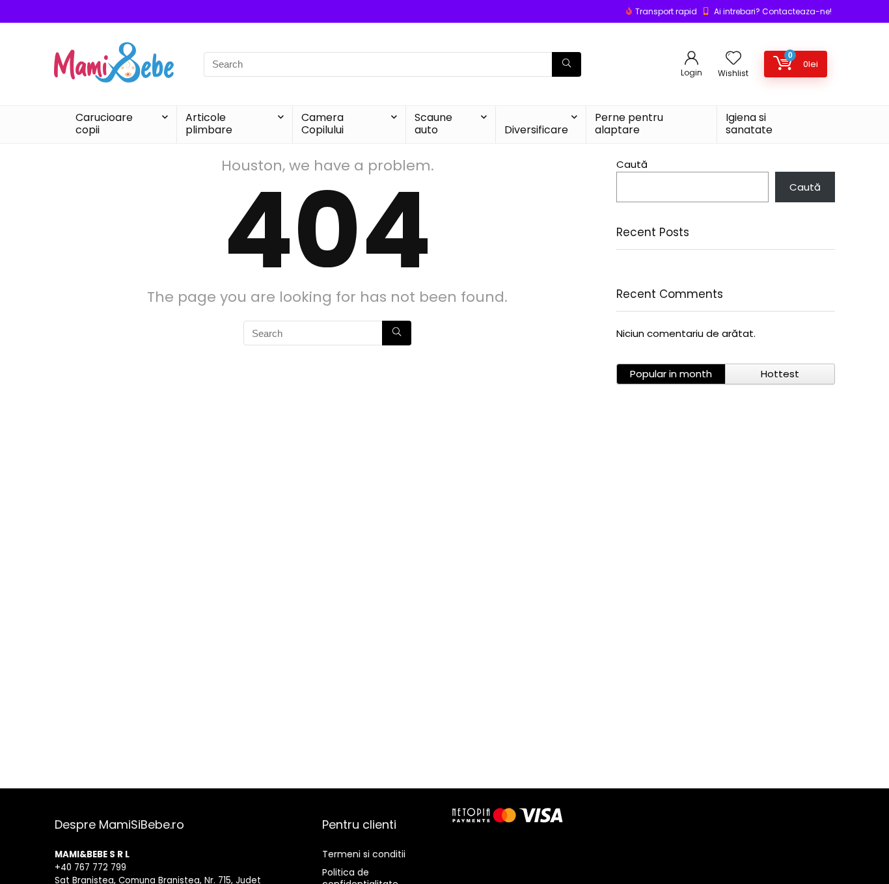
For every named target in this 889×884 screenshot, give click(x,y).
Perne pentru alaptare (629, 123)
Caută (632, 164)
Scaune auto (433, 123)
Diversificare (536, 129)
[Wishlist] (733, 59)
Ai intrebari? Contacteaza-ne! (773, 11)
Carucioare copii (104, 123)
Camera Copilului (322, 123)
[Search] (566, 64)
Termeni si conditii (363, 854)
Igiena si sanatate (749, 123)
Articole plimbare (208, 123)
